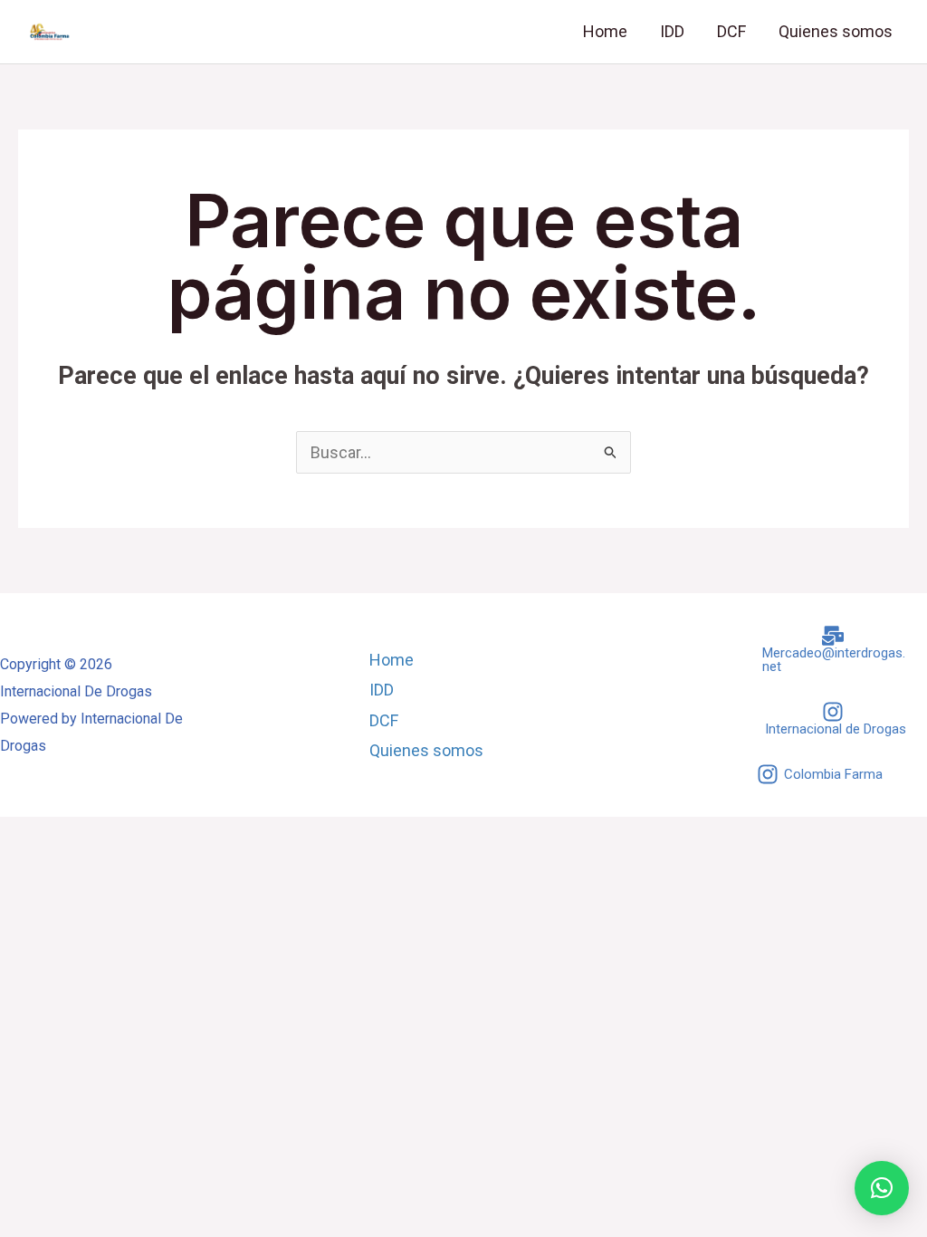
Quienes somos (836, 31)
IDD (672, 31)
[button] (882, 1188)
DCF (731, 31)
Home (605, 31)
